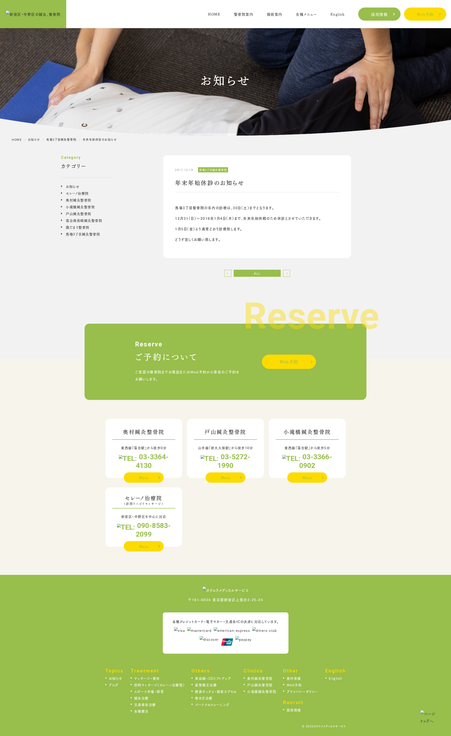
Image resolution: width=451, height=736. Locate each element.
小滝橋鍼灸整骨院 (80, 206)
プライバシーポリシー (303, 691)
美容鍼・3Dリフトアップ (213, 678)
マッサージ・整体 (147, 678)
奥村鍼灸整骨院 (78, 199)
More (144, 477)
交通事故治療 (145, 704)
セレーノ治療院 (77, 193)
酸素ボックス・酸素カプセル (216, 691)
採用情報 (379, 14)
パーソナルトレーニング (212, 704)
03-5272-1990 (234, 461)
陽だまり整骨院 (77, 227)
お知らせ (72, 186)
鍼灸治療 (141, 698)
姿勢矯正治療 (206, 684)
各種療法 (141, 711)
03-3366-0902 (315, 461)
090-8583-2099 (153, 530)
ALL (257, 273)
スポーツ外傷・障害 (149, 691)
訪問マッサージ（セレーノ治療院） (159, 684)
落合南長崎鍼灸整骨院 (84, 220)
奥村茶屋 (294, 678)
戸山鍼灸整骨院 (78, 213)
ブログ (114, 684)
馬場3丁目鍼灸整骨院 (83, 233)
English (335, 678)
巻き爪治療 (204, 698)
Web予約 (425, 14)
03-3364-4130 (152, 461)
